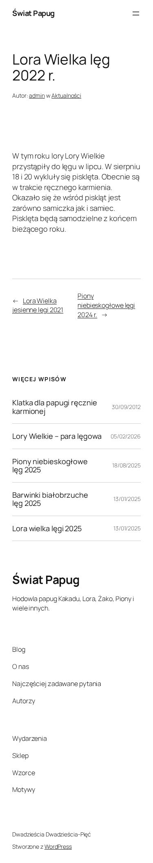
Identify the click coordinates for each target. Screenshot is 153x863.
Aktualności (66, 95)
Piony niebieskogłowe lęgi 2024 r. (106, 305)
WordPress (58, 846)
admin (37, 95)
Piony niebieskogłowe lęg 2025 (50, 465)
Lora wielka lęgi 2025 (47, 528)
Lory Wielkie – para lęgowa (56, 436)
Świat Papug (33, 13)
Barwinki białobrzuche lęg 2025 (50, 499)
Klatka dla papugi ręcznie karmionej (54, 406)
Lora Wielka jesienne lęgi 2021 (37, 305)
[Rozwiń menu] (136, 13)
